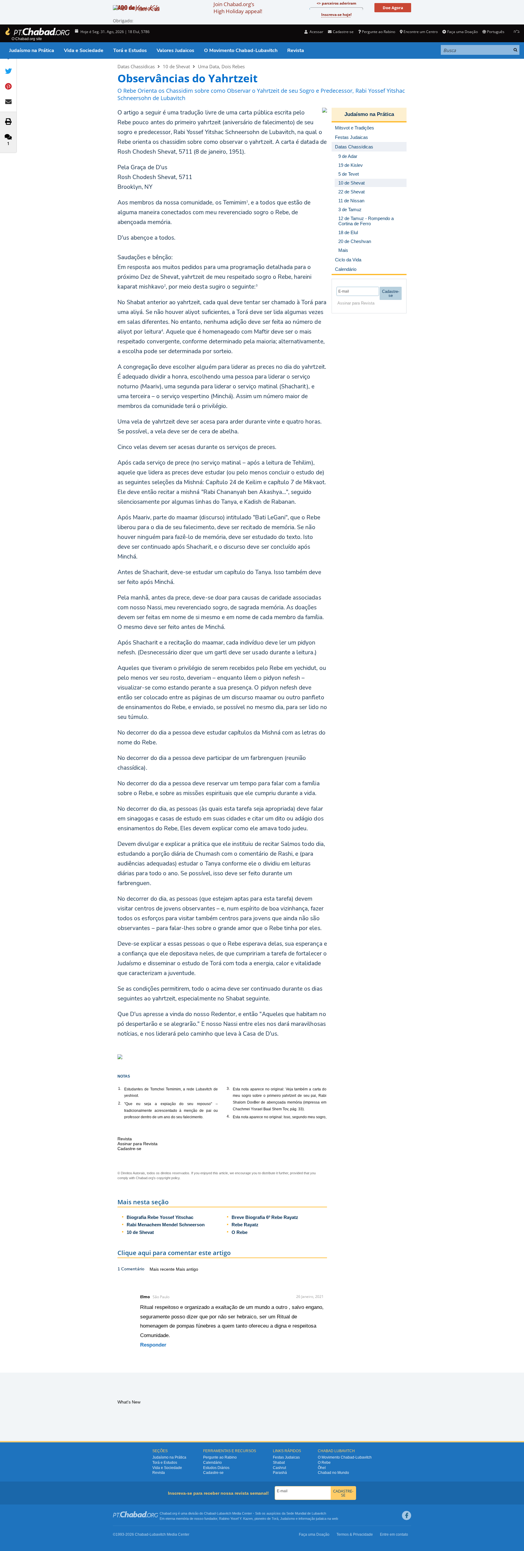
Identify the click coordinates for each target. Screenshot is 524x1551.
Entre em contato (394, 1534)
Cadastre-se (213, 1473)
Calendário (212, 1462)
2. (119, 1103)
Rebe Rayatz (245, 1224)
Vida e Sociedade (83, 50)
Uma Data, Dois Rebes (221, 66)
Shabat (279, 1462)
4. (228, 1116)
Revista (295, 50)
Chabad (210, 1513)
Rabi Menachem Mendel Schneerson (166, 1224)
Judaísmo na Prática (31, 50)
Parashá (280, 1473)
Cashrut (279, 1468)
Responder (153, 1345)
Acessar (316, 31)
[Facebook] (406, 1515)
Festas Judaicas (286, 1457)
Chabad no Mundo (333, 1473)
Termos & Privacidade (354, 1534)
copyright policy (168, 1178)
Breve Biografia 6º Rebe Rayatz (265, 1217)
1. (119, 1088)
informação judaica (312, 1518)
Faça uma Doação (462, 31)
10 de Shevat (176, 66)
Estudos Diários (216, 1468)
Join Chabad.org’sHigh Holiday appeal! (238, 8)
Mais (343, 250)
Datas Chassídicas (136, 66)
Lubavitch (224, 1513)
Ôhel (322, 1468)
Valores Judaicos (175, 50)
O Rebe (239, 1232)
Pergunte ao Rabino (378, 31)
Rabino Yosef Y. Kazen (236, 1518)
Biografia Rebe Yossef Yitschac (160, 1217)
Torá (275, 1518)
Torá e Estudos (130, 50)
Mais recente (163, 1269)
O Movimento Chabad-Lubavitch (240, 50)
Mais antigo (187, 1269)
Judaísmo (287, 1518)
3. (228, 1088)
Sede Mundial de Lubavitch (306, 1513)
